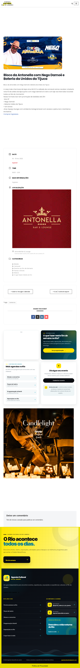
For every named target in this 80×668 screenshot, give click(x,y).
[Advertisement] (40, 22)
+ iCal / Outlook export (61, 292)
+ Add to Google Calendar (20, 292)
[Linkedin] (42, 317)
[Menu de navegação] (76, 3)
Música (16, 273)
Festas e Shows (19, 271)
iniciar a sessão (17, 520)
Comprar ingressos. (11, 114)
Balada (16, 264)
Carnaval (17, 266)
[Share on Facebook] (33, 317)
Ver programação (59, 350)
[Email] (46, 317)
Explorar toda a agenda (10, 592)
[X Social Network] (38, 317)
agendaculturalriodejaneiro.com (69, 660)
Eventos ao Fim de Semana (23, 268)
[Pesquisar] (72, 3)
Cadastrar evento (59, 380)
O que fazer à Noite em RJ (23, 275)
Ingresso (15, 182)
